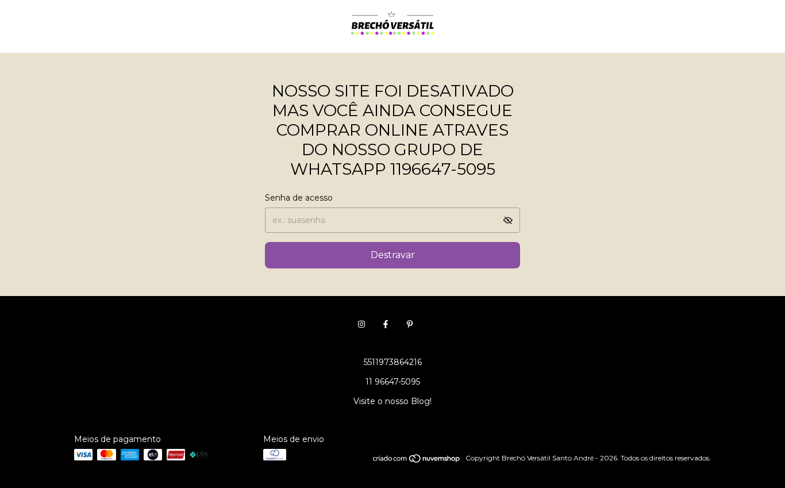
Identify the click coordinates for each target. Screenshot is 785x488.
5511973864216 (393, 362)
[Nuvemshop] (416, 460)
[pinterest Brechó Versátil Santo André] (410, 324)
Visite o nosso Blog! (392, 401)
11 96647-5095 (392, 381)
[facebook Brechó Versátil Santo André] (386, 324)
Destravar (393, 254)
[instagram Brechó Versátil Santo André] (361, 324)
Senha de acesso (299, 198)
